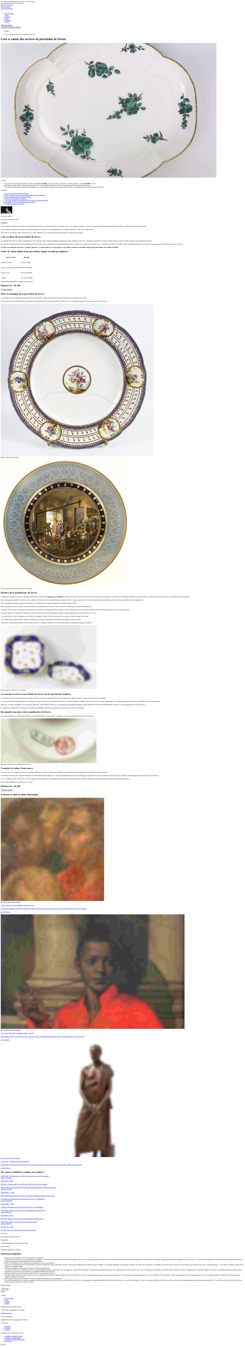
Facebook (8, 1328)
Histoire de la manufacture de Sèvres (16, 199)
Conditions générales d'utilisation (14, 1339)
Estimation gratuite (7, 25)
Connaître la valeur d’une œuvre (14, 204)
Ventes (7, 15)
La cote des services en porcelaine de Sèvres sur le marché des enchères (26, 200)
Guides (7, 18)
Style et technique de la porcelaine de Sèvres (18, 197)
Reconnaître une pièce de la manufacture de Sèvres (20, 202)
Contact (7, 22)
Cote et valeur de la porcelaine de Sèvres (17, 193)
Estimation (8, 20)
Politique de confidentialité (13, 1338)
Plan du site (8, 1341)
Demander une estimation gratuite (11, 27)
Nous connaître (9, 13)
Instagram (8, 1326)
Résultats (7, 17)
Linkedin (7, 1330)
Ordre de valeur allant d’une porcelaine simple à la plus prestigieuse (25, 195)
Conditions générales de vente (14, 1336)
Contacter (4, 223)
